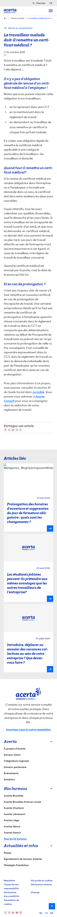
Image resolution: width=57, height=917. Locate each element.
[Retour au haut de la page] (52, 906)
